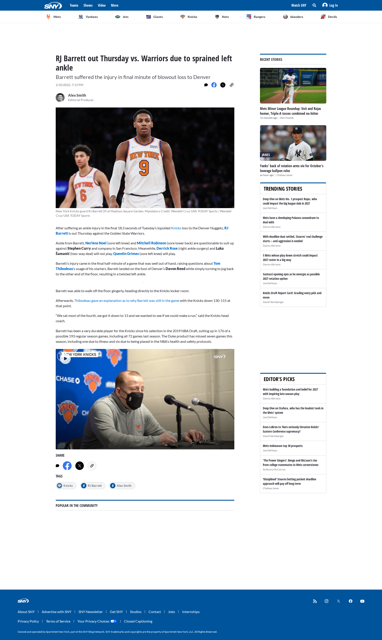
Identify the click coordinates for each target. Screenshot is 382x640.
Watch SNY (298, 5)
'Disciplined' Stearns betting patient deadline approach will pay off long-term (289, 481)
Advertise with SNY (56, 611)
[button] (330, 5)
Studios (135, 611)
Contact (155, 611)
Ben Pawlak (287, 117)
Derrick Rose (167, 248)
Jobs (171, 611)
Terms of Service (58, 621)
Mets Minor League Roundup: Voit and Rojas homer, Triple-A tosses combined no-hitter (290, 111)
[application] (145, 399)
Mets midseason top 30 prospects (283, 446)
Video (102, 5)
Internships (191, 611)
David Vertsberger (273, 302)
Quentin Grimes (126, 253)
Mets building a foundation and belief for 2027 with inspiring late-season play (290, 391)
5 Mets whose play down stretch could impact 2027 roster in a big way (290, 257)
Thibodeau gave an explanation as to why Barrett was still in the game (126, 300)
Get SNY (116, 611)
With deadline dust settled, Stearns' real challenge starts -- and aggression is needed (293, 238)
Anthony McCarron (274, 469)
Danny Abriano (272, 226)
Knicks (176, 228)
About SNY (26, 611)
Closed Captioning (138, 621)
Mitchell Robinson (151, 243)
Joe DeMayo (270, 208)
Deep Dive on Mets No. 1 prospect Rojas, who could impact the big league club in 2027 (290, 201)
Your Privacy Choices (93, 621)
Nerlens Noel (96, 243)
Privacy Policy (28, 621)
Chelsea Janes (284, 175)
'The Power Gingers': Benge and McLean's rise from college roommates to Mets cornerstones (290, 462)
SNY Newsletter (90, 611)
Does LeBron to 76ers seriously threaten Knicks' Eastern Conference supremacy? (291, 429)
